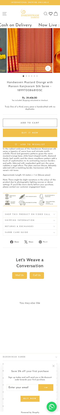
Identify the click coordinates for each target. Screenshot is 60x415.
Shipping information (19, 220)
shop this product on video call (27, 214)
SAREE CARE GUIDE (16, 232)
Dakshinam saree (14, 357)
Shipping (26, 100)
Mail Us (20, 275)
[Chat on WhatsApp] (52, 407)
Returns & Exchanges (19, 226)
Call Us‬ (37, 275)
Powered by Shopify (30, 413)
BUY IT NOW (30, 133)
